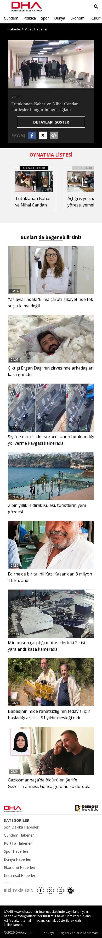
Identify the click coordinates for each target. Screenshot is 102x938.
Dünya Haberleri (17, 859)
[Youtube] (70, 890)
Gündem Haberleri (19, 835)
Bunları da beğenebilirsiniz (51, 237)
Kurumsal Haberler (19, 876)
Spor (45, 18)
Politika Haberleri (18, 843)
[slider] (62, 84)
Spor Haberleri (16, 851)
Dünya (59, 18)
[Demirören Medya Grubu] (86, 809)
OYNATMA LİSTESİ (51, 155)
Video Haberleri (36, 29)
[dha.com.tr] (19, 809)
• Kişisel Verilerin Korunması (78, 932)
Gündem (11, 18)
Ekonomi (77, 18)
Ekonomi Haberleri (19, 867)
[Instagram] (60, 890)
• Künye (49, 932)
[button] (23, 85)
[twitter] (50, 890)
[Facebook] (40, 890)
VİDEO (17, 96)
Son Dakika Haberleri (21, 827)
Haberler (14, 29)
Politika (30, 18)
